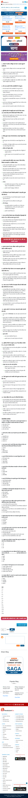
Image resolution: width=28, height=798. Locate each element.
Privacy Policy (18, 796)
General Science (19, 730)
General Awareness (19, 725)
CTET (4, 778)
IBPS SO (4, 758)
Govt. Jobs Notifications (7, 725)
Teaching (4, 734)
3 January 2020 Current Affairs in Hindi (22, 625)
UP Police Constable (6, 788)
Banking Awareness (19, 721)
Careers (17, 750)
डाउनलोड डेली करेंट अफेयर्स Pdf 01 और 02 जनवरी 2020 (14, 240)
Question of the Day (6, 716)
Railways (4, 727)
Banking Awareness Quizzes (8, 747)
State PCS (5, 737)
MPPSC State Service (7, 785)
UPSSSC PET (5, 790)
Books (17, 742)
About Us (17, 746)
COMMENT (22, 645)
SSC (4, 732)
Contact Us (18, 748)
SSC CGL (4, 775)
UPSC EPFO (5, 765)
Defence (4, 730)
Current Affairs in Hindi (20, 717)
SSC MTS (4, 776)
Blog (4, 717)
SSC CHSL (5, 773)
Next (27, 692)
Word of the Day (6, 719)
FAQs (17, 751)
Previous (1, 692)
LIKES (8, 629)
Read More (7, 23)
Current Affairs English (20, 716)
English (17, 729)
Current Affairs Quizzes (7, 745)
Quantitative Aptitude (19, 727)
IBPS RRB (5, 761)
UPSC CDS (5, 770)
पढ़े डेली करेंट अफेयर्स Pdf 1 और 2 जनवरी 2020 (14, 618)
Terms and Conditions (11, 796)
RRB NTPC (5, 756)
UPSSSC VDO (5, 786)
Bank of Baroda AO (6, 766)
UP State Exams (6, 739)
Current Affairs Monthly (20, 719)
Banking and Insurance (7, 729)
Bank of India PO (6, 763)
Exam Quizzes (5, 744)
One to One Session (19, 740)
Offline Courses (18, 735)
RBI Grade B (5, 768)
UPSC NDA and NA (6, 771)
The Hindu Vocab (6, 721)
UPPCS (4, 783)
